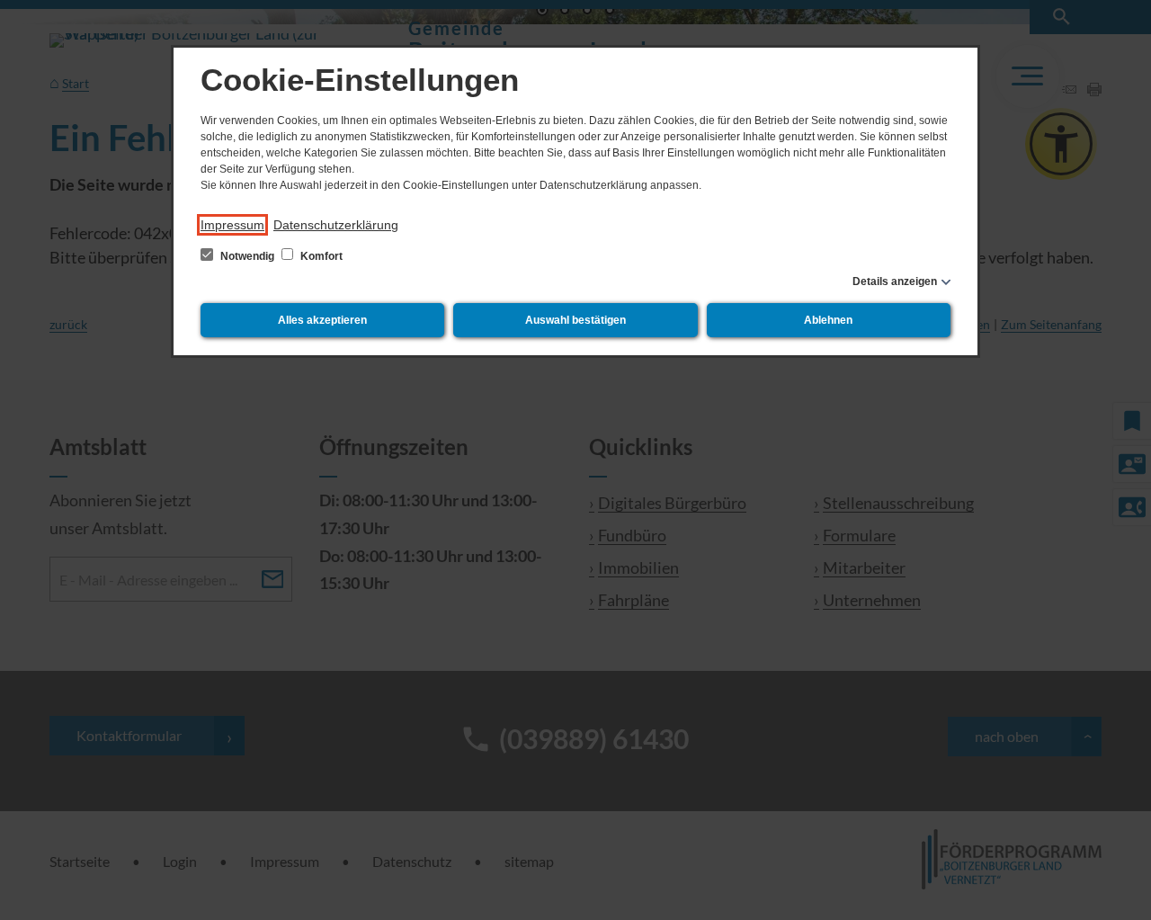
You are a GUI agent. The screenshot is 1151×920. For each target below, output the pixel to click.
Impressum (232, 225)
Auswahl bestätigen (575, 320)
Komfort (320, 256)
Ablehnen (828, 320)
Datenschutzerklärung (335, 225)
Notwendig (247, 256)
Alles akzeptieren (322, 320)
